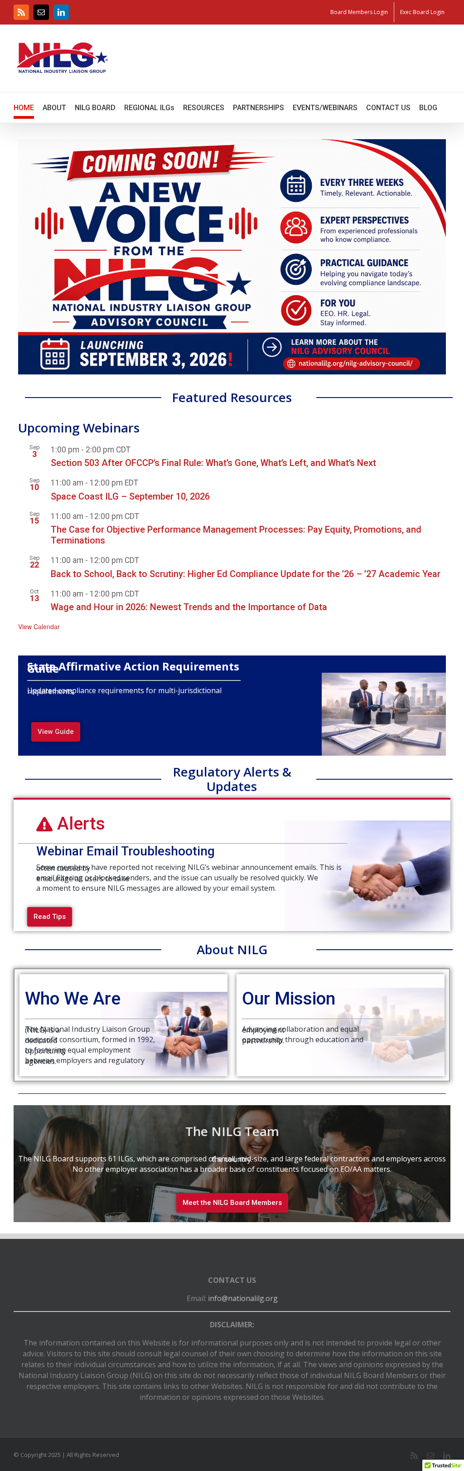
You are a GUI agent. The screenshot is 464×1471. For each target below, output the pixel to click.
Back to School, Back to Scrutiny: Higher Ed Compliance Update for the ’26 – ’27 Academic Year (245, 573)
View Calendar (39, 626)
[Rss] (21, 12)
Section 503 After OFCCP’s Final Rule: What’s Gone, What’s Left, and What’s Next (213, 462)
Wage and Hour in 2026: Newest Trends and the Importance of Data (189, 607)
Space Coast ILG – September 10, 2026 (130, 496)
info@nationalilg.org (243, 1298)
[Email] (41, 12)
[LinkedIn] (61, 12)
